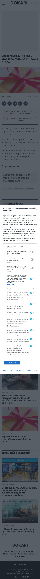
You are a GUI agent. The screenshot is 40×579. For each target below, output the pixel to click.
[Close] (36, 209)
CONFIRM (12, 362)
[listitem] (20, 247)
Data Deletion (7, 370)
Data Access (20, 370)
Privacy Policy (32, 370)
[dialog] (20, 289)
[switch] (31, 252)
